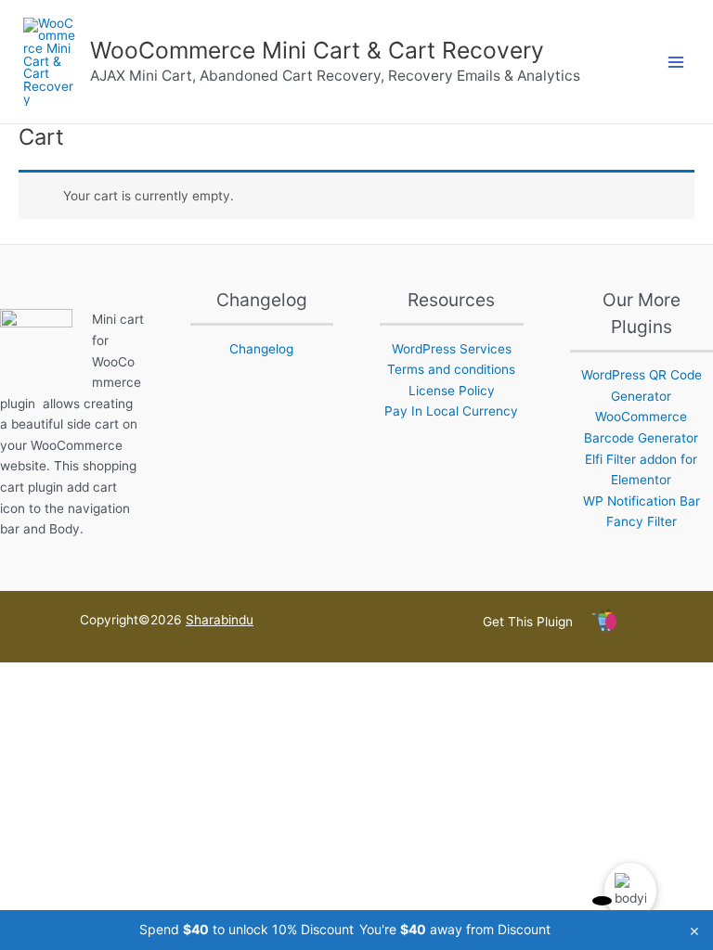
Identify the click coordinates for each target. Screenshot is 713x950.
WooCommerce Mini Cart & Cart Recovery (317, 50)
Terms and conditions (451, 369)
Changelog (261, 348)
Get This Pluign (528, 621)
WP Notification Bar (641, 501)
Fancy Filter (641, 521)
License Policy (451, 390)
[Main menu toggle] (676, 62)
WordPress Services (452, 348)
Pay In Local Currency (451, 411)
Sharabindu (219, 619)
